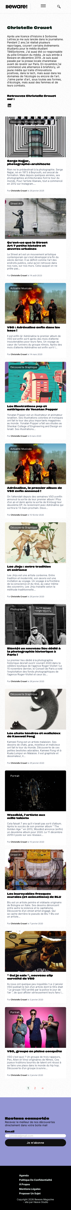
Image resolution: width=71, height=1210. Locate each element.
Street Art (16, 203)
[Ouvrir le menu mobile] (43, 5)
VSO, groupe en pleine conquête (34, 1051)
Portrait (14, 775)
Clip (12, 936)
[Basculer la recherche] (59, 6)
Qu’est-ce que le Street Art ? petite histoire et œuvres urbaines (27, 245)
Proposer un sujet (30, 1193)
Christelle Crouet (19, 190)
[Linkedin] (9, 106)
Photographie (18, 609)
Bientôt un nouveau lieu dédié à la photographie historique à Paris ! (34, 651)
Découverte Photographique (27, 121)
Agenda (24, 1175)
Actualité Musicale (21, 288)
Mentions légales (29, 1188)
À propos (24, 1184)
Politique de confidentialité (35, 1179)
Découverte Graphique (23, 367)
